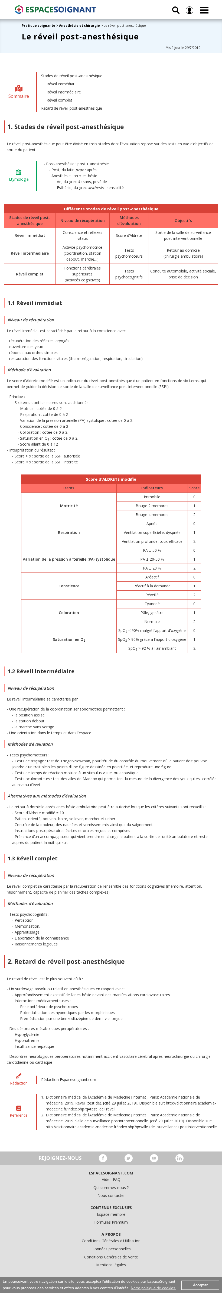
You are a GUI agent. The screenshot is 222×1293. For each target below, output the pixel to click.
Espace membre (111, 1214)
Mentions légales (111, 1264)
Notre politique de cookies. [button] (153, 1288)
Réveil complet (59, 100)
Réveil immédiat (60, 83)
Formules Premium (111, 1222)
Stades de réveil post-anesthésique (71, 75)
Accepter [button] (200, 1285)
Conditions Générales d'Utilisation (111, 1240)
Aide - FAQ (111, 1179)
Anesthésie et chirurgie (79, 25)
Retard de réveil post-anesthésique (71, 108)
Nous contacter (111, 1195)
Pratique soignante (39, 25)
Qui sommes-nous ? (111, 1187)
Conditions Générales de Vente (111, 1257)
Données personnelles (111, 1248)
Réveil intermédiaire (64, 92)
